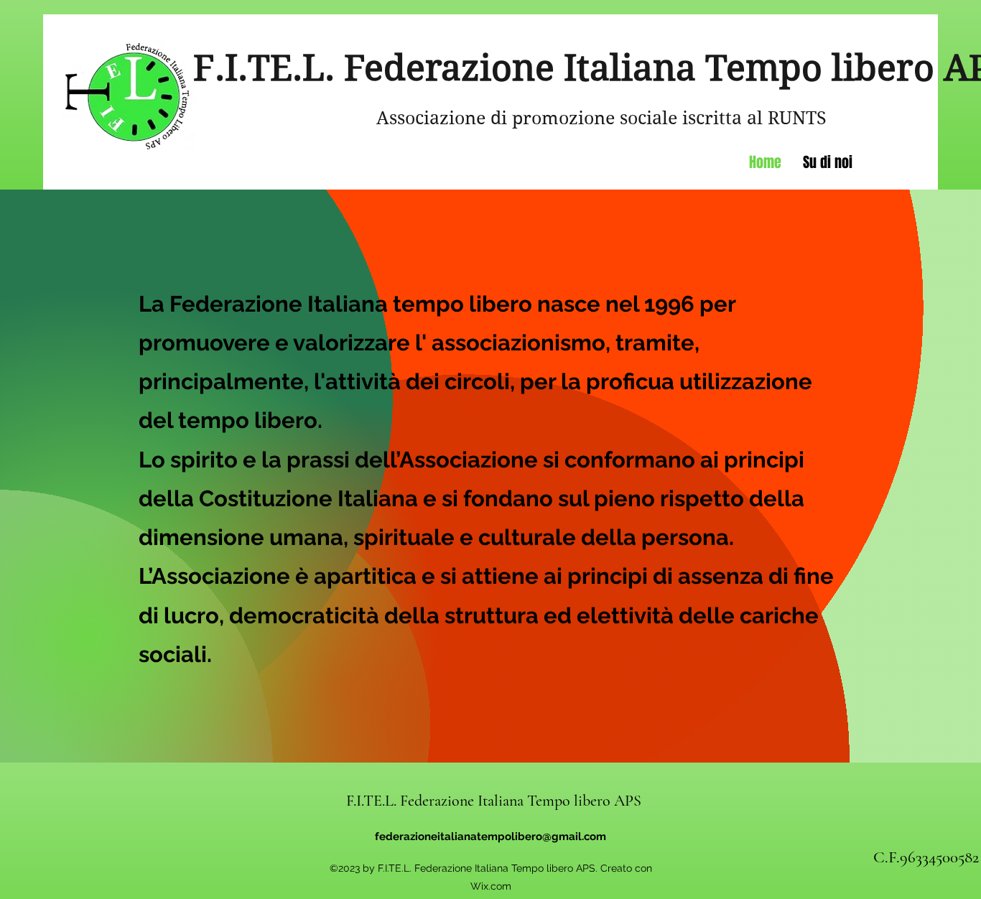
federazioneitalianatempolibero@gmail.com (490, 836)
